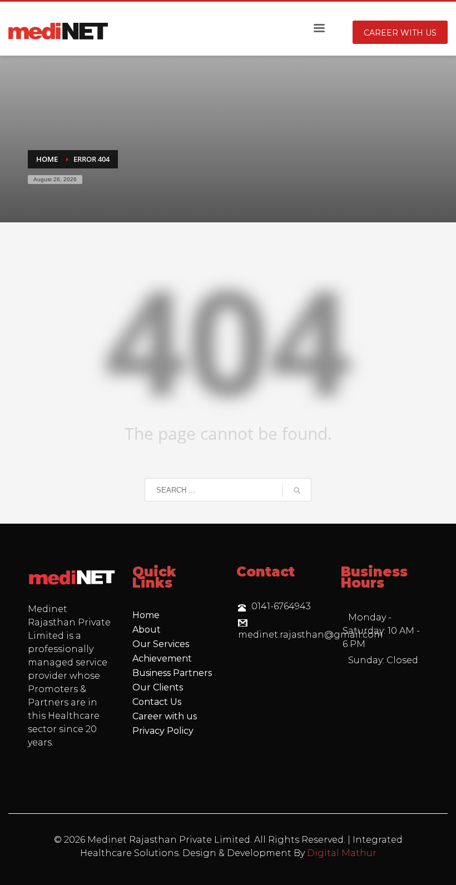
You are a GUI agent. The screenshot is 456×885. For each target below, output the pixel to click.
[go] (296, 490)
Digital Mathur (341, 853)
